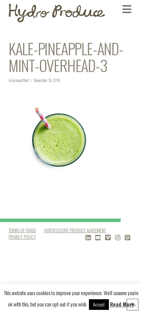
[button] (127, 8)
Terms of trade (22, 230)
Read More (122, 304)
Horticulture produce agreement (75, 230)
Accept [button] (99, 304)
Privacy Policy (22, 237)
